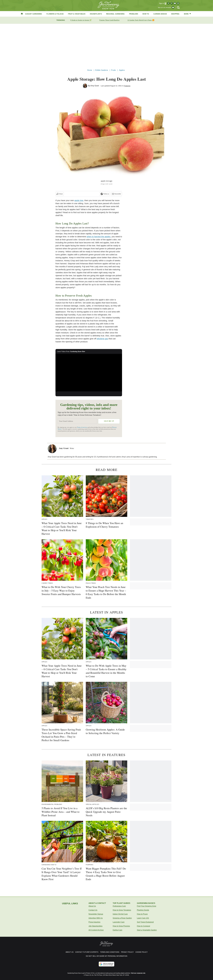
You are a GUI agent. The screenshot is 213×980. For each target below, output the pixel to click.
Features (127, 86)
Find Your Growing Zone (146, 906)
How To (145, 14)
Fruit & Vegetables (76, 14)
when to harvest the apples (98, 237)
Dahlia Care (117, 930)
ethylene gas (102, 339)
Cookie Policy (141, 952)
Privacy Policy (127, 952)
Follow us (106, 194)
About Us (92, 906)
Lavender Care (118, 922)
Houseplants (96, 14)
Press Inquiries (94, 922)
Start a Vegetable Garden (147, 930)
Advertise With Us (96, 918)
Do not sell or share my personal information (106, 956)
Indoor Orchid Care (120, 914)
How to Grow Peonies (121, 926)
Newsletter (118, 194)
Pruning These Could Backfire (109, 20)
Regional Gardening (115, 14)
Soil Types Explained (145, 922)
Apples (122, 70)
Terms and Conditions (109, 952)
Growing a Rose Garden (122, 918)
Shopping (175, 14)
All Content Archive (96, 930)
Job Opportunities (95, 926)
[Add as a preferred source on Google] (106, 964)
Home (89, 70)
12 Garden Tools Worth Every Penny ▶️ (140, 20)
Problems (133, 14)
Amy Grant (95, 86)
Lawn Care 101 (143, 918)
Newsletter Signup (96, 914)
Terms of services (82, 427)
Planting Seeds (143, 910)
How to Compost (143, 926)
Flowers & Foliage (55, 14)
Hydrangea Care (119, 906)
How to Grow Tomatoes (122, 910)
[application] (88, 372)
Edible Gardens (101, 70)
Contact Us (93, 910)
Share (61, 194)
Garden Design (160, 14)
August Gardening (33, 14)
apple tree (78, 200)
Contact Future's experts (86, 952)
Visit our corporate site (138, 973)
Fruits (113, 70)
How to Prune (142, 914)
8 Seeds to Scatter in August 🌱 (80, 20)
